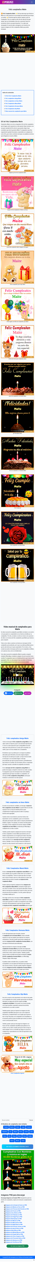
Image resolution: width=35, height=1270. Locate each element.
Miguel (15, 1131)
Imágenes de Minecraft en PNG (14, 1222)
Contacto (31, 1257)
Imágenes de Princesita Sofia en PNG (15, 1238)
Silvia (24, 1136)
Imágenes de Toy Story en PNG (14, 1242)
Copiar (28, 693)
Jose (31, 1131)
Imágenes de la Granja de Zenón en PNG (16, 1205)
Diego (14, 1136)
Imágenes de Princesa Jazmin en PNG (16, 1226)
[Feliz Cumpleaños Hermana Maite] (17, 979)
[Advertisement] (17, 70)
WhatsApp (19, 693)
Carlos (17, 1127)
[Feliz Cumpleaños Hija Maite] (17, 1043)
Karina (12, 1140)
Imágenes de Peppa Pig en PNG (14, 1217)
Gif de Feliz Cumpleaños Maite (13, 96)
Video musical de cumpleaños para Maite (16, 111)
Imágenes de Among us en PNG (14, 1240)
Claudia (6, 1127)
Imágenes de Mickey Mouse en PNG (15, 1232)
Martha (12, 1127)
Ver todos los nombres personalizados (17, 1146)
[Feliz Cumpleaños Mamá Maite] (17, 915)
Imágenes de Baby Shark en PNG (14, 1224)
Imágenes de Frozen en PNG (13, 1211)
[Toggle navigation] (31, 2)
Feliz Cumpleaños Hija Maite (12, 108)
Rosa (20, 1131)
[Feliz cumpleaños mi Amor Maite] (17, 853)
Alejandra (4, 1131)
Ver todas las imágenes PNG (17, 1246)
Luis (10, 1131)
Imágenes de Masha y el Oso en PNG (15, 1207)
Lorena (26, 1131)
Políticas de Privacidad (23, 1257)
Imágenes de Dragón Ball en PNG (14, 1234)
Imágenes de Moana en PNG (13, 1220)
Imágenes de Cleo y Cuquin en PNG (15, 1236)
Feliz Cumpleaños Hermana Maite (14, 106)
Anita (4, 1136)
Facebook (9, 693)
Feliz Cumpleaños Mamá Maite (13, 103)
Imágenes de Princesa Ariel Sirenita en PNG (17, 1209)
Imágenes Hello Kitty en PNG (13, 1230)
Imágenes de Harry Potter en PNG (14, 1228)
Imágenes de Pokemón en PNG (14, 1215)
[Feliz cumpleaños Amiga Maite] (17, 788)
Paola (23, 1140)
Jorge (23, 1127)
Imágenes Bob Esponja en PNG (14, 1218)
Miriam (17, 1140)
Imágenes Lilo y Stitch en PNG (13, 1213)
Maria (19, 1136)
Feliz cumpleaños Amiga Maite (13, 98)
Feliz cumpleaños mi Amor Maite (13, 101)
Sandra (30, 1136)
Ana (9, 1136)
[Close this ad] (34, 1260)
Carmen (29, 1127)
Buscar (31, 1120)
